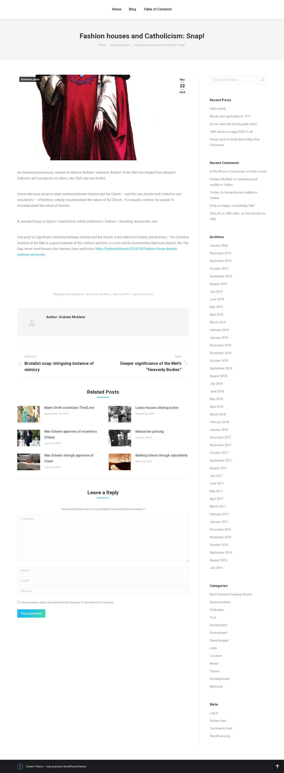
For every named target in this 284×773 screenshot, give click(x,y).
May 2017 (216, 491)
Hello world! (218, 109)
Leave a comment (142, 294)
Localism (216, 656)
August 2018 (218, 376)
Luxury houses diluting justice (156, 408)
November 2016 (220, 537)
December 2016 (220, 529)
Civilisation (217, 610)
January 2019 (219, 338)
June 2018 (217, 391)
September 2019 (221, 276)
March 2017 (218, 506)
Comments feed (221, 728)
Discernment (218, 625)
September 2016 (221, 552)
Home (103, 45)
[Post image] (28, 414)
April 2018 (216, 407)
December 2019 (220, 253)
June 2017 (217, 483)
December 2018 (220, 345)
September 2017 (221, 460)
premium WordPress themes (69, 766)
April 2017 (216, 499)
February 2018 (219, 422)
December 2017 (220, 437)
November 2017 (220, 445)
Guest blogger (219, 640)
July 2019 (216, 291)
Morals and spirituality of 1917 (230, 116)
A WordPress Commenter (227, 171)
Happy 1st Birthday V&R (238, 206)
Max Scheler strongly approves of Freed (69, 458)
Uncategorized (220, 679)
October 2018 (219, 361)
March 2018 (218, 414)
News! (214, 663)
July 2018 (216, 384)
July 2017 (216, 476)
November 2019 (220, 261)
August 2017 (218, 468)
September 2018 (221, 368)
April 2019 (216, 315)
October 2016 (219, 545)
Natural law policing (149, 431)
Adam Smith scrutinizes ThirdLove (69, 408)
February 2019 (219, 330)
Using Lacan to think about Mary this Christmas (234, 142)
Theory (214, 671)
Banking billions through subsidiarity (161, 455)
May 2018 (216, 399)
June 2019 (217, 299)
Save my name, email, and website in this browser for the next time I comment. (67, 602)
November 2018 (220, 353)
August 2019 (218, 284)
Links (213, 648)
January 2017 (219, 522)
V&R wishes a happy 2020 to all (231, 132)
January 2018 (219, 430)
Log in (214, 713)
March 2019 (218, 322)
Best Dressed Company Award (231, 594)
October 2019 (219, 268)
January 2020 (219, 245)
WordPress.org (220, 736)
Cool (213, 617)
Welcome (216, 686)
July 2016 (216, 568)
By (98, 294)
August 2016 (218, 560)
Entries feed (218, 721)
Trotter (214, 192)
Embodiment (218, 633)
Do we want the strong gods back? (233, 124)
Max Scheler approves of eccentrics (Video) (70, 434)
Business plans (120, 45)
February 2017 (219, 514)
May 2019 (216, 307)
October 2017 (219, 453)
